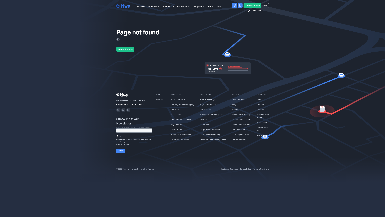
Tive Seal (175, 109)
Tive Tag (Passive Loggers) (182, 104)
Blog (234, 104)
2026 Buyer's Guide (240, 134)
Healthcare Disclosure (229, 169)
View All (203, 119)
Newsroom (261, 135)
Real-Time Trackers (179, 99)
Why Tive (140, 6)
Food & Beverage (207, 99)
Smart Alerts (176, 129)
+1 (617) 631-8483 (253, 10)
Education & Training (241, 114)
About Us (261, 99)
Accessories (176, 114)
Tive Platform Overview (181, 119)
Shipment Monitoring (180, 139)
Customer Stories (239, 99)
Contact (260, 104)
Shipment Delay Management (213, 139)
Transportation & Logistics (211, 114)
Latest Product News (241, 124)
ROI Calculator (238, 129)
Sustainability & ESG (263, 116)
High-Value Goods (208, 104)
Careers (260, 109)
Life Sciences (205, 109)
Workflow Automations (181, 134)
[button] (265, 5)
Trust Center (262, 122)
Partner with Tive (262, 129)
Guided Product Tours (241, 119)
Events (235, 109)
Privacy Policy (245, 169)
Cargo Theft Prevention (210, 129)
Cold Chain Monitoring (210, 134)
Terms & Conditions (261, 169)
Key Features (176, 124)
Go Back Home (125, 49)
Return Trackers (215, 6)
